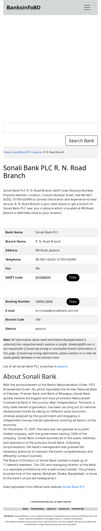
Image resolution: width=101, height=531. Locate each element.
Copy (73, 277)
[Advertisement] (50, 67)
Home (7, 152)
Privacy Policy (37, 509)
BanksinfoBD (23, 7)
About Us (51, 509)
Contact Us (64, 509)
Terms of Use (78, 509)
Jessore (37, 152)
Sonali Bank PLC (22, 152)
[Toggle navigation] (87, 7)
